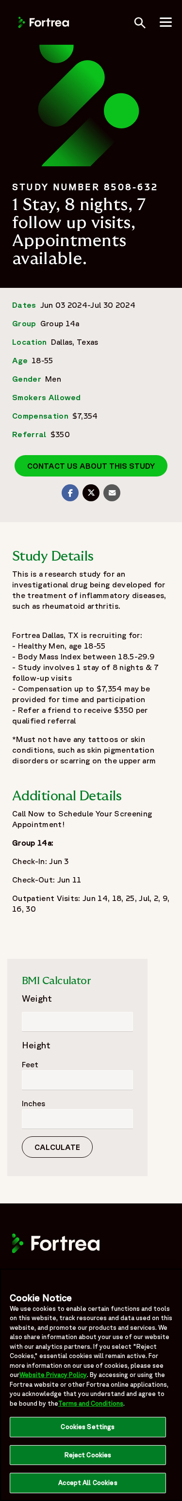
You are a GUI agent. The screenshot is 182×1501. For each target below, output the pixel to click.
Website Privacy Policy (53, 1374)
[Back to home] (44, 21)
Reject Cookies (88, 1455)
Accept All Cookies (87, 1482)
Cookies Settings (88, 1426)
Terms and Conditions (90, 1403)
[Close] (170, 1282)
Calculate (57, 1147)
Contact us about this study (91, 465)
